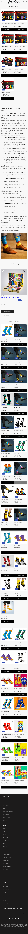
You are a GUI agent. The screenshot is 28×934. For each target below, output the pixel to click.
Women (4, 834)
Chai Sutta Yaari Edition (5, 476)
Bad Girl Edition (17, 711)
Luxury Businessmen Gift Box (7, 23)
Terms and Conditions (8, 811)
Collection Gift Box (9, 926)
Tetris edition (3, 545)
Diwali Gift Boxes (7, 900)
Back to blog (15, 264)
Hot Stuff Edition (4, 688)
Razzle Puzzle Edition (5, 361)
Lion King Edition (4, 499)
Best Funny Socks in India (6, 925)
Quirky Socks (6, 860)
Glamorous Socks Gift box (19, 734)
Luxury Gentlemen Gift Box (19, 46)
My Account (5, 805)
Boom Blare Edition (18, 476)
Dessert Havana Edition (5, 453)
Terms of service (14, 931)
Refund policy (15, 929)
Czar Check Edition (18, 499)
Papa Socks (8, 929)
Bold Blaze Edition (17, 407)
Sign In (4, 802)
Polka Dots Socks (7, 857)
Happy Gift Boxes (7, 889)
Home (4, 828)
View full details (5, 315)
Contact (5, 846)
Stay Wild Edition (17, 591)
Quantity (3, 304)
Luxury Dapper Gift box (18, 69)
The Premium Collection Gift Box (11, 898)
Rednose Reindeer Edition (6, 614)
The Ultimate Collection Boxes (10, 895)
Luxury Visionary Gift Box (6, 46)
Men (4, 831)
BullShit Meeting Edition (19, 453)
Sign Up (5, 799)
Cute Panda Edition (5, 757)
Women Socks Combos (8, 875)
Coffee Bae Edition (4, 522)
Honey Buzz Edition (18, 384)
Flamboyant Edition (18, 522)
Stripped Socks (6, 854)
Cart (4, 808)
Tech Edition (6, 863)
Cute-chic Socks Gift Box (19, 757)
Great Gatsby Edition (5, 384)
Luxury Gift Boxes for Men (9, 892)
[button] (1, 2)
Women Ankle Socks (8, 878)
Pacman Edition (4, 407)
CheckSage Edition (5, 711)
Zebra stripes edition (18, 568)
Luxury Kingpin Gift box (5, 92)
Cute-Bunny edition (5, 780)
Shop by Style (6, 840)
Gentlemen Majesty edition (19, 361)
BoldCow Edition (4, 591)
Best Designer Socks (12, 924)
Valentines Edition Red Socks (7, 734)
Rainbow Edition (17, 337)
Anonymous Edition (5, 568)
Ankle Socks (6, 869)
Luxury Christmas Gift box (6, 69)
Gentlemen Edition (7, 866)
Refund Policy (6, 814)
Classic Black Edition (5, 430)
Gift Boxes (5, 837)
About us (5, 820)
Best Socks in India (4, 924)
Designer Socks (6, 872)
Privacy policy (22, 929)
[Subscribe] (23, 913)
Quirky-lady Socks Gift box (19, 688)
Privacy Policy (6, 817)
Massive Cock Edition (5, 337)
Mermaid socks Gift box (19, 780)
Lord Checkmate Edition (19, 430)
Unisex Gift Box (6, 903)
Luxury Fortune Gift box (19, 23)
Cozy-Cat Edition (17, 545)
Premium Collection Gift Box (10, 297)
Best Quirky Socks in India (22, 924)
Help (4, 843)
